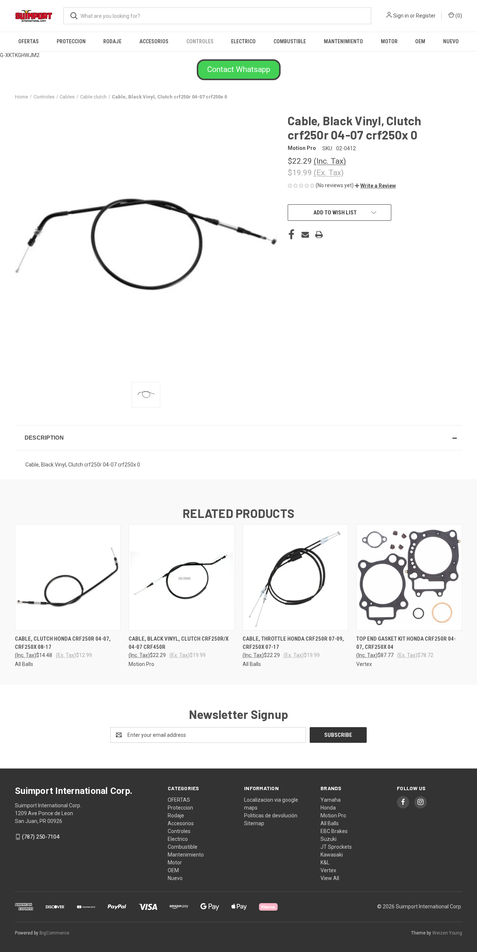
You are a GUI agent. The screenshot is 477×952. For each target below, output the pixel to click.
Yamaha (330, 800)
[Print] (319, 234)
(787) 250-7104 (40, 836)
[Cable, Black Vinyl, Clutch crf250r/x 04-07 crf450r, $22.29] (181, 577)
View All (329, 878)
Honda (328, 808)
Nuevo (451, 41)
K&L (324, 862)
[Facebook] (291, 234)
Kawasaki (331, 855)
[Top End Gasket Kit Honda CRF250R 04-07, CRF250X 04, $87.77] (409, 577)
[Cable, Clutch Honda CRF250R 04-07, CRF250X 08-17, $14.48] (67, 577)
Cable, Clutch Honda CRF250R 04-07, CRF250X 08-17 (63, 643)
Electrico (243, 41)
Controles (200, 41)
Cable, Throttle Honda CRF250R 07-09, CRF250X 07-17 (293, 643)
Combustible (290, 41)
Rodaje (112, 41)
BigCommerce (54, 933)
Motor (389, 41)
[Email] (305, 234)
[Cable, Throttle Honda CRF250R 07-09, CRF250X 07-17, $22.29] (295, 577)
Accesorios (153, 41)
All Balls (329, 823)
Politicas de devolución (270, 816)
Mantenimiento (343, 41)
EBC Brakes (334, 831)
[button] (239, 69)
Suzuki (328, 839)
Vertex (328, 870)
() (458, 16)
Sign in (401, 16)
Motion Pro (333, 816)
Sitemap (254, 823)
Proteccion (71, 41)
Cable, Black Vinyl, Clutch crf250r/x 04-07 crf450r (178, 643)
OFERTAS (28, 41)
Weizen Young (447, 933)
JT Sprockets (336, 847)
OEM (420, 41)
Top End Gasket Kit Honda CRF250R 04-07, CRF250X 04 (406, 643)
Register (426, 16)
